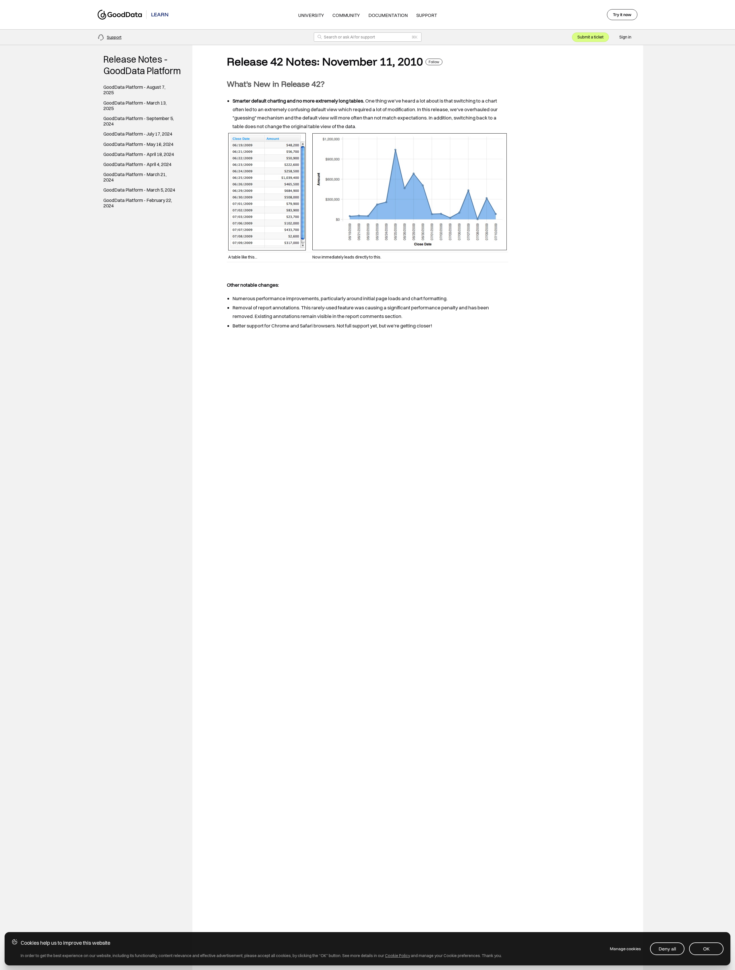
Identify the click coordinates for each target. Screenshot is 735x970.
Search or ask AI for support (349, 37)
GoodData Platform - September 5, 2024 (138, 121)
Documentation (388, 15)
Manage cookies (625, 948)
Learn (160, 14)
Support (426, 15)
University (311, 15)
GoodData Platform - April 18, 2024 (138, 154)
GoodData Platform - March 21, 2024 (135, 177)
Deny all (667, 949)
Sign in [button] (625, 37)
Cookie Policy (397, 955)
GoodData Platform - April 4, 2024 (137, 164)
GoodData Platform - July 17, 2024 (137, 134)
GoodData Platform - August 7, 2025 (134, 89)
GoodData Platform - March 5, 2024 (139, 190)
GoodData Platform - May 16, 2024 (138, 144)
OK (706, 949)
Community (346, 15)
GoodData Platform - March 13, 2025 (135, 105)
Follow (434, 62)
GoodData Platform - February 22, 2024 (137, 203)
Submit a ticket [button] (590, 37)
